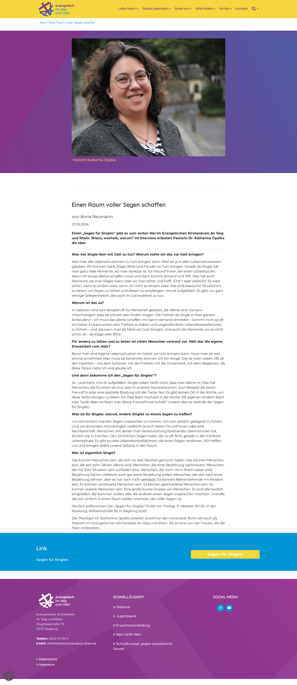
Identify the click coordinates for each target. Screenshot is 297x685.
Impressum (46, 664)
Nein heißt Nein (128, 634)
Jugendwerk (125, 616)
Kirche (224, 8)
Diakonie (122, 607)
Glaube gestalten (155, 8)
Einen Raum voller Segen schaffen (72, 22)
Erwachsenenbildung (132, 625)
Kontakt (242, 8)
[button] (9, 676)
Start (43, 22)
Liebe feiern (127, 8)
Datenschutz (47, 659)
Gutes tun (182, 8)
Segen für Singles (225, 554)
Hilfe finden (204, 8)
